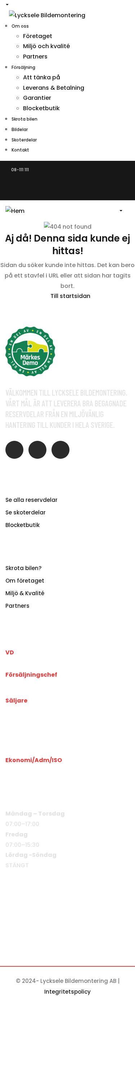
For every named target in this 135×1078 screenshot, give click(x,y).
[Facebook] (13, 184)
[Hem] (14, 211)
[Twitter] (37, 184)
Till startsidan (69, 296)
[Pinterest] (87, 184)
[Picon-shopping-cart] (60, 450)
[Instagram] (62, 184)
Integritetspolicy (67, 991)
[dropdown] (122, 211)
